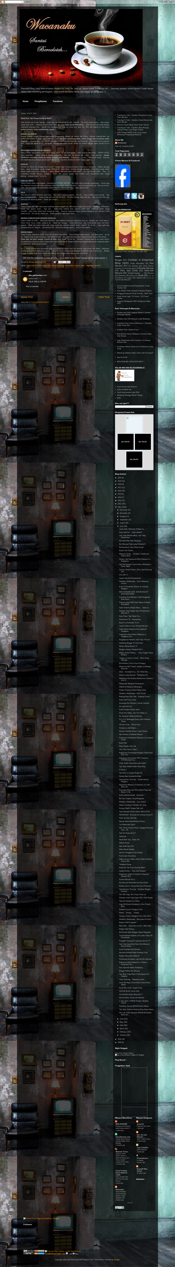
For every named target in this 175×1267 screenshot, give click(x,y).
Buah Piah (123, 743)
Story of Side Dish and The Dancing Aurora (122, 1179)
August (123, 523)
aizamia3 (140, 1124)
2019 (120, 481)
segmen (139, 278)
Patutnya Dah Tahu (143, 1126)
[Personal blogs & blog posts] (39, 1254)
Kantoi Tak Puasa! (126, 550)
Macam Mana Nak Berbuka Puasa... (132, 821)
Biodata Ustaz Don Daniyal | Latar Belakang (133, 319)
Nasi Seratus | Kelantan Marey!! (131, 734)
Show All (129, 1202)
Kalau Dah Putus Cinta (127, 700)
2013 (120, 500)
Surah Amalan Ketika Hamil (129, 710)
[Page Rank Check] (119, 1208)
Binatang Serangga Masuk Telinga (129, 395)
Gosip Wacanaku (137, 263)
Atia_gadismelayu (36, 275)
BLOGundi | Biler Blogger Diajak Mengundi (135, 932)
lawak (140, 275)
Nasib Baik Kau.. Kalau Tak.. (130, 840)
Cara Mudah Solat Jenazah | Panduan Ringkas (134, 291)
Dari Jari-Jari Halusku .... (142, 1136)
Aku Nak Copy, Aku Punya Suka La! (132, 894)
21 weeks (140, 1160)
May (121, 1022)
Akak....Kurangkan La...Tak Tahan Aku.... (134, 672)
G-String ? (123, 770)
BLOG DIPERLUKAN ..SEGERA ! (131, 795)
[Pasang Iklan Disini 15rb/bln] (125, 450)
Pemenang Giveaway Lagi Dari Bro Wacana (135, 959)
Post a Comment (32, 286)
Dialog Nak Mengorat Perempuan (131, 684)
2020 (120, 478)
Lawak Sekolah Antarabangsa (130, 578)
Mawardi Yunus (122, 1152)
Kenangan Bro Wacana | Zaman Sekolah (134, 703)
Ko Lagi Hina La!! (125, 706)
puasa (83, 265)
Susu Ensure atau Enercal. (127, 387)
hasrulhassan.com (123, 1137)
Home (25, 101)
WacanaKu (118, 163)
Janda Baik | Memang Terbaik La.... (132, 529)
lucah (149, 275)
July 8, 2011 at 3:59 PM (37, 282)
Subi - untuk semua (143, 1139)
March (122, 1029)
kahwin (131, 275)
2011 (120, 507)
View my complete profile (124, 146)
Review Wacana (146, 268)
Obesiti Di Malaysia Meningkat (130, 687)
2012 (120, 504)
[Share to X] (64, 262)
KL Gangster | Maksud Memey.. (131, 716)
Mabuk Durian (124, 843)
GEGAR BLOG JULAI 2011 (129, 991)
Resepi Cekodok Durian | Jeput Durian (133, 731)
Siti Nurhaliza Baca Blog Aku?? (130, 994)
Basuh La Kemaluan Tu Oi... (129, 623)
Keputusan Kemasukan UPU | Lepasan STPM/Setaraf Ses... (133, 759)
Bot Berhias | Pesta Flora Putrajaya (132, 663)
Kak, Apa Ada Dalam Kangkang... (131, 968)
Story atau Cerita (129, 270)
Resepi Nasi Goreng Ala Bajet (130, 776)
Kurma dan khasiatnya (127, 856)
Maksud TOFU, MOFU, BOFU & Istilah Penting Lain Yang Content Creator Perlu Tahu (122, 1158)
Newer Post (27, 297)
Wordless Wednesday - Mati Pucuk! (132, 693)
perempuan (119, 278)
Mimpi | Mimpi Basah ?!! (128, 646)
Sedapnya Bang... (125, 864)
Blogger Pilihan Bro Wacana (129, 971)
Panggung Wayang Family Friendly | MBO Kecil (134, 293)
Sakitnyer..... (124, 836)
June (122, 1019)
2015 (120, 494)
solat (116, 279)
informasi (122, 276)
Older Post (103, 297)
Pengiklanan (41, 101)
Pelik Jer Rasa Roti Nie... (128, 818)
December (124, 510)
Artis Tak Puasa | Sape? (128, 749)
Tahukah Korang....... (135, 273)
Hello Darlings (142, 1150)
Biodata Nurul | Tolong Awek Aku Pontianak (135, 886)
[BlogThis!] (62, 262)
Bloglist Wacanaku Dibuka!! (129, 956)
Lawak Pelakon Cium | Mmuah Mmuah (133, 626)
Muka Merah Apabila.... (127, 849)
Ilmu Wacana (53, 265)
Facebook (58, 101)
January (123, 1035)
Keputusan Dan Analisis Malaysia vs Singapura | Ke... (132, 635)
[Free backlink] (39, 1251)
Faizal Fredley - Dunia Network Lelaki (122, 1173)
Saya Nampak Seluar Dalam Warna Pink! (134, 812)
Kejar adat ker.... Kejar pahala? (130, 532)
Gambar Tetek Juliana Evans (128, 330)
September (124, 520)
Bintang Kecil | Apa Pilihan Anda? (131, 547)
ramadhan (89, 265)
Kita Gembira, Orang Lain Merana (131, 998)
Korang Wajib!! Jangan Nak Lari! (131, 808)
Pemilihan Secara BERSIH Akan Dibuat (133, 1006)
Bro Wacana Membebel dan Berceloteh (133, 883)
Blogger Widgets (128, 1053)
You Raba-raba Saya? (127, 825)
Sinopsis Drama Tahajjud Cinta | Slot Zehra (135, 916)
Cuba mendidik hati (124, 389)
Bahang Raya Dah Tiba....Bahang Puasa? (134, 697)
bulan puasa (31, 265)
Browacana (122, 143)
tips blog (124, 280)
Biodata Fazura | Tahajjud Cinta (130, 909)
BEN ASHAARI (121, 1124)
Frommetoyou (142, 1158)
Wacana (150, 273)
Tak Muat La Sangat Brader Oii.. (131, 773)
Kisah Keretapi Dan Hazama (129, 949)
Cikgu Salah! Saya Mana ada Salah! (132, 763)
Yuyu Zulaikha (142, 1148)
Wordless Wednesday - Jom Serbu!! (132, 802)
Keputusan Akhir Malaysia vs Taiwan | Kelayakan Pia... (133, 963)
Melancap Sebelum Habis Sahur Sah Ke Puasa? (135, 353)
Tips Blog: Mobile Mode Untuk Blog (132, 766)
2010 (120, 1039)
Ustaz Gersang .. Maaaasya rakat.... (132, 979)
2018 (119, 398)
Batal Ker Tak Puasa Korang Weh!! (132, 868)
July (121, 526)
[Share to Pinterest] (69, 262)
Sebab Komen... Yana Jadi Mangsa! (132, 871)
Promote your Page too (122, 189)
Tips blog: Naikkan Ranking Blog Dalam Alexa (136, 1009)
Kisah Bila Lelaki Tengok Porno (130, 988)
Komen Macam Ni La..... (128, 879)
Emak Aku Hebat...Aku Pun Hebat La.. (133, 713)
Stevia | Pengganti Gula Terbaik (131, 853)
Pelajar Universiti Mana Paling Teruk (132, 690)
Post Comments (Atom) (40, 302)
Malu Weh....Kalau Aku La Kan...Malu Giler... (135, 926)
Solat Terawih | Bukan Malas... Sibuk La (134, 608)
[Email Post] (55, 262)
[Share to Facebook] (66, 262)
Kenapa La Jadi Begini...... (129, 728)
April (122, 1025)
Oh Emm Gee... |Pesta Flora (129, 725)
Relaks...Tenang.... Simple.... (130, 913)
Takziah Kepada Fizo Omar (129, 901)
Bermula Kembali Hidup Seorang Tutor (133, 952)
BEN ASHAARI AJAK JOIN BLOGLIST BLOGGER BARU (133, 593)
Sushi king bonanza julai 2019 (128, 392)
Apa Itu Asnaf (122, 357)
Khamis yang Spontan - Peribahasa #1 (133, 675)
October (123, 516)
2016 (120, 491)
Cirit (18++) (123, 575)
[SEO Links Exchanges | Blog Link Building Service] (28, 1251)
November (124, 513)
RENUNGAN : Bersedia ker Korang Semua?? (136, 815)
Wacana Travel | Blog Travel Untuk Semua (133, 125)
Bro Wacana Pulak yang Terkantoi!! (132, 544)
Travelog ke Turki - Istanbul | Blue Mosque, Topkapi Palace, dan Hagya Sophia (133, 129)
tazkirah (97, 265)
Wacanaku (120, 1190)
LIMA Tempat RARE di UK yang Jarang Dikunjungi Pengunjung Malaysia (131, 134)
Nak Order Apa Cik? (126, 846)
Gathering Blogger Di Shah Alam (131, 643)
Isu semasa (133, 266)
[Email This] (59, 262)
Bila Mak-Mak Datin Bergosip (130, 541)
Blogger (118, 260)
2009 (120, 1042)
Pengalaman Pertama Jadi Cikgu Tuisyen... (135, 640)
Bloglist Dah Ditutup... (127, 929)
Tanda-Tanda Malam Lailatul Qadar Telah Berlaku (123, 1141)
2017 (120, 488)
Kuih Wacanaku (130, 268)
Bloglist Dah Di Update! (127, 922)
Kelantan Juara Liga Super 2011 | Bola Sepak (136, 898)
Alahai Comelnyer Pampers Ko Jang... (133, 805)
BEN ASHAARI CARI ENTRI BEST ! (130, 362)
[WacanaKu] (122, 187)
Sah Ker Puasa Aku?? (127, 833)
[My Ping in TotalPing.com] (28, 1254)
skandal (149, 278)
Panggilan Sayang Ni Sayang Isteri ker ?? (134, 941)
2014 (120, 497)
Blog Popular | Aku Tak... (128, 746)
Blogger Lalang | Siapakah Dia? (130, 649)
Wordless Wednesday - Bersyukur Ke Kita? (135, 919)
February (123, 1032)
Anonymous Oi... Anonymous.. (130, 619)
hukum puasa (42, 265)
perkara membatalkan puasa (69, 265)
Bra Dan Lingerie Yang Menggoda (131, 798)
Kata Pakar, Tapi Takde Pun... (130, 616)
